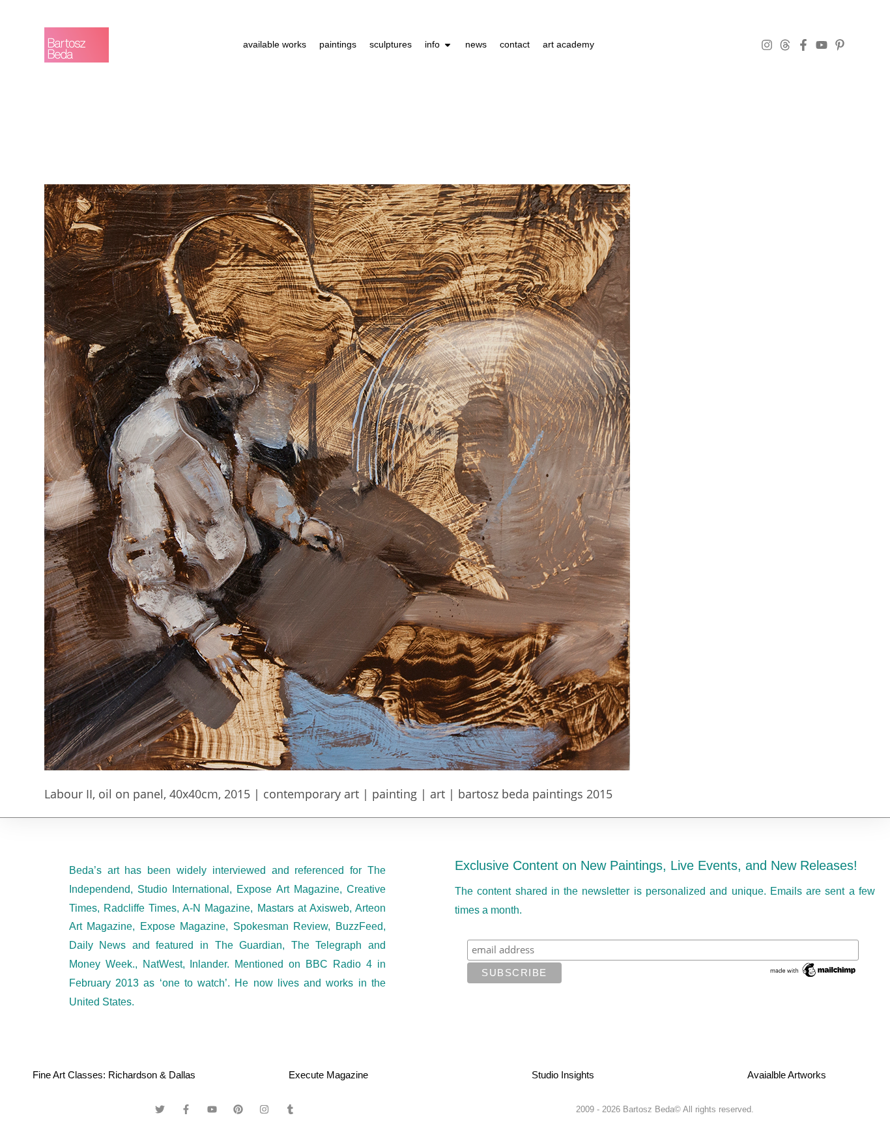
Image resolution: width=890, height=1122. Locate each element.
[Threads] (785, 45)
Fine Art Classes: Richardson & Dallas (114, 1074)
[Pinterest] (238, 1109)
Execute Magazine (328, 1074)
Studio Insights (563, 1074)
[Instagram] (767, 45)
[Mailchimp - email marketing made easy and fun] (813, 969)
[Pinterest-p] (840, 45)
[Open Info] (447, 44)
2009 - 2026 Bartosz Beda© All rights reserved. (665, 1109)
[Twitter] (160, 1109)
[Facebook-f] (803, 45)
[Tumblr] (290, 1109)
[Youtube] (821, 45)
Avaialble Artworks (786, 1074)
